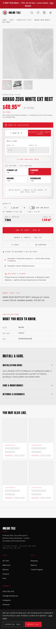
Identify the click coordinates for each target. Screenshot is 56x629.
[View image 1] (7, 85)
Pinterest (6, 605)
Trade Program (37, 569)
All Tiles (6, 561)
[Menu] (50, 13)
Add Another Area (29, 159)
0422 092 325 (8, 591)
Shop (12, 20)
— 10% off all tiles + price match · (28, 4)
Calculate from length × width (39, 133)
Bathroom (6, 565)
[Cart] (44, 13)
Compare (42, 245)
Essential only (13, 624)
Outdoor (6, 574)
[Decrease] (5, 207)
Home (5, 20)
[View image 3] (28, 85)
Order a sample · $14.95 (28, 237)
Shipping (34, 561)
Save (16, 245)
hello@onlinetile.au (10, 596)
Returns (34, 565)
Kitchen (6, 569)
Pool (4, 578)
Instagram (7, 600)
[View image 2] (17, 85)
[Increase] (24, 207)
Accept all (33, 624)
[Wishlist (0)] (38, 13)
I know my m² (16, 133)
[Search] (32, 13)
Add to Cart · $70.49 (28, 230)
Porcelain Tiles (24, 20)
